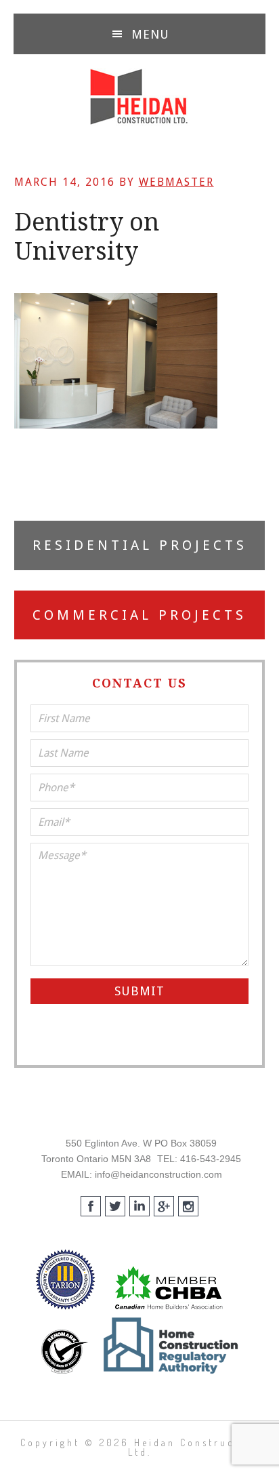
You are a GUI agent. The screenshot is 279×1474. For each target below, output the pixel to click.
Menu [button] (150, 34)
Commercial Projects (139, 615)
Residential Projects (140, 545)
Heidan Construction (139, 97)
